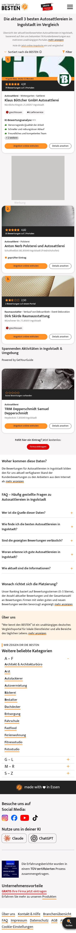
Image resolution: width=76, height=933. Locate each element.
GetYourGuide (24, 360)
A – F (37, 658)
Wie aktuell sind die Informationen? (37, 569)
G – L (37, 759)
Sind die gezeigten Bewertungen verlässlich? (37, 541)
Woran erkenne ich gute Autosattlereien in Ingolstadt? (37, 555)
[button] (69, 923)
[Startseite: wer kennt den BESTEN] (15, 7)
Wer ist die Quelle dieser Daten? (37, 513)
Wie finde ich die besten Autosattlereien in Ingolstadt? (37, 527)
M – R (37, 766)
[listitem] (23, 664)
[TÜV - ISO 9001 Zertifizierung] (10, 869)
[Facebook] (14, 818)
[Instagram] (5, 818)
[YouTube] (24, 818)
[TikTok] (35, 818)
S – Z (37, 773)
